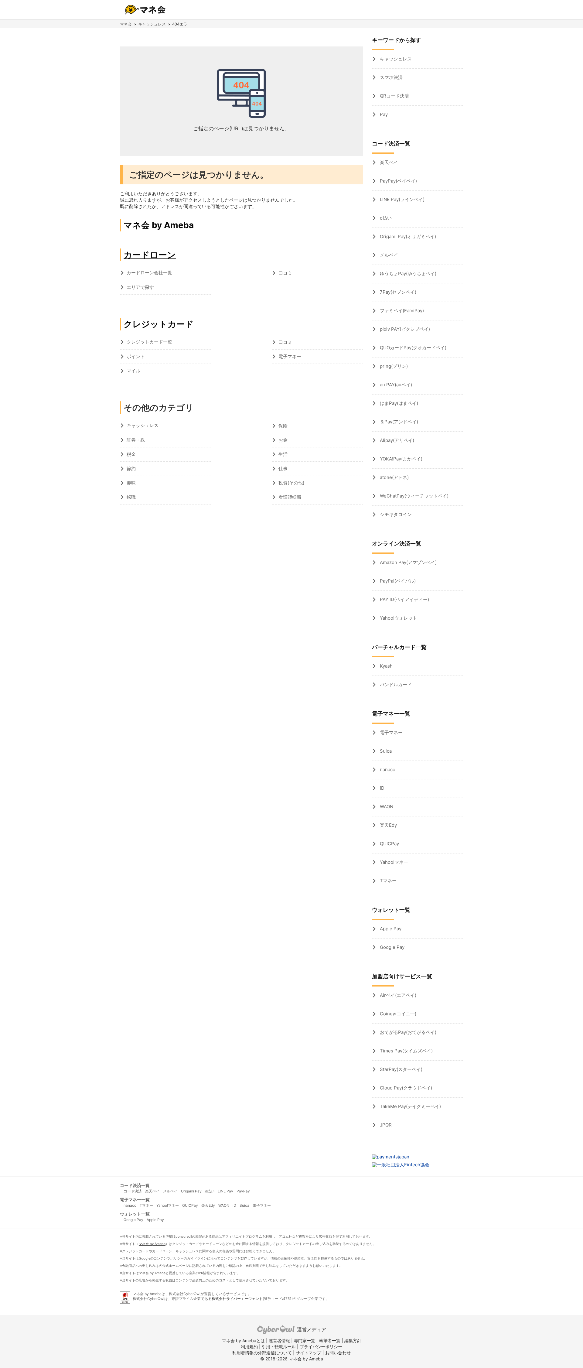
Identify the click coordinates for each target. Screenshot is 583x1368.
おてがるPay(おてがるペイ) (407, 1032)
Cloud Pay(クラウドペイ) (405, 1088)
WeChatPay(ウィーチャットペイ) (413, 496)
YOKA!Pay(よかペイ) (400, 459)
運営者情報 (279, 1340)
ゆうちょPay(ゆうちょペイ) (407, 273)
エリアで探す (140, 287)
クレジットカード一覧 (149, 342)
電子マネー (289, 356)
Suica (385, 751)
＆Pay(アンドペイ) (398, 422)
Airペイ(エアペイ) (397, 995)
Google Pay (391, 947)
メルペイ (388, 255)
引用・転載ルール (279, 1346)
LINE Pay (225, 1191)
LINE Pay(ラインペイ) (401, 199)
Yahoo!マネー (393, 862)
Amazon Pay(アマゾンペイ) (408, 562)
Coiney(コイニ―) (397, 1014)
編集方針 (352, 1340)
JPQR (385, 1125)
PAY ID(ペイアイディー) (404, 599)
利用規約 (249, 1346)
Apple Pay (390, 929)
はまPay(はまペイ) (398, 403)
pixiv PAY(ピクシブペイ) (404, 329)
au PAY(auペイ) (395, 385)
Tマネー (388, 881)
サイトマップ (308, 1352)
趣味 (131, 483)
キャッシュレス (152, 24)
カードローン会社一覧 (149, 272)
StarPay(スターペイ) (400, 1069)
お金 (283, 440)
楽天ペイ (388, 162)
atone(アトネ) (394, 477)
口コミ (285, 273)
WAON (386, 806)
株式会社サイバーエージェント (237, 1298)
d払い (385, 218)
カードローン (150, 255)
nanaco (387, 769)
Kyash (386, 666)
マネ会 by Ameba (159, 225)
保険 (283, 426)
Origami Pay (191, 1191)
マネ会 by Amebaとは (243, 1340)
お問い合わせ (338, 1352)
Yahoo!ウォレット (398, 618)
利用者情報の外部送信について (262, 1352)
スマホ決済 (391, 77)
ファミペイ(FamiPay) (401, 310)
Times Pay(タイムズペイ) (406, 1051)
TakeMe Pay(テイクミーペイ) (410, 1106)
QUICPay (389, 843)
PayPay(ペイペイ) (398, 181)
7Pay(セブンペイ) (397, 292)
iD (381, 788)
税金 (131, 454)
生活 (283, 454)
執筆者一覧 (329, 1340)
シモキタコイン (395, 514)
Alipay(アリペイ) (396, 440)
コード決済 (133, 1191)
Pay (383, 114)
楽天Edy (388, 825)
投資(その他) (291, 483)
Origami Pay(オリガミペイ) (407, 236)
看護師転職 (289, 497)
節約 (131, 468)
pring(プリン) (393, 366)
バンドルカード (395, 684)
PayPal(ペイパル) (397, 581)
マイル (133, 371)
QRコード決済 (394, 96)
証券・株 (136, 440)
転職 (131, 497)
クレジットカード (159, 324)
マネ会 (126, 24)
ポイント (136, 356)
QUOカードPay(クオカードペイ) (412, 348)
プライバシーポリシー (321, 1346)
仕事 (283, 468)
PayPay (243, 1191)
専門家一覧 (304, 1340)
